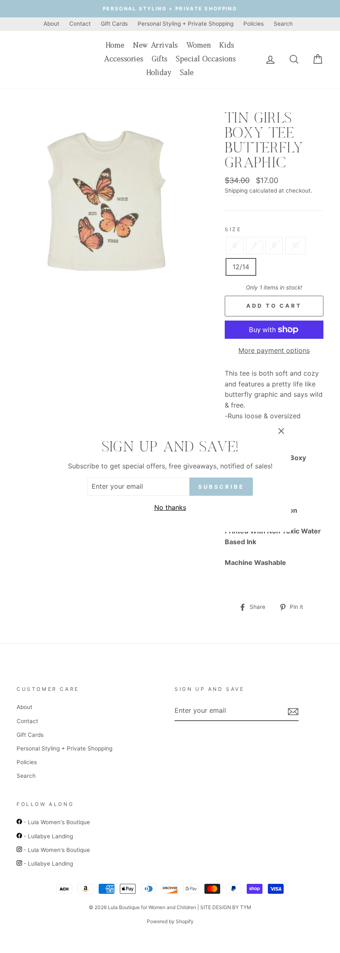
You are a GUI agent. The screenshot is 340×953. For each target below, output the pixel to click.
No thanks (170, 507)
